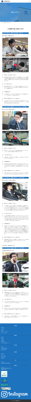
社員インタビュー (3, 355)
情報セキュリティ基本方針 (4, 331)
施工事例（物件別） (3, 349)
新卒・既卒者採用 (3, 356)
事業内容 (2, 337)
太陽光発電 (2, 341)
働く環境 (2, 353)
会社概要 (2, 327)
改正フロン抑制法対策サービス (5, 342)
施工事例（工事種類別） (4, 348)
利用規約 (2, 330)
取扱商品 (2, 338)
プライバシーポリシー (4, 333)
